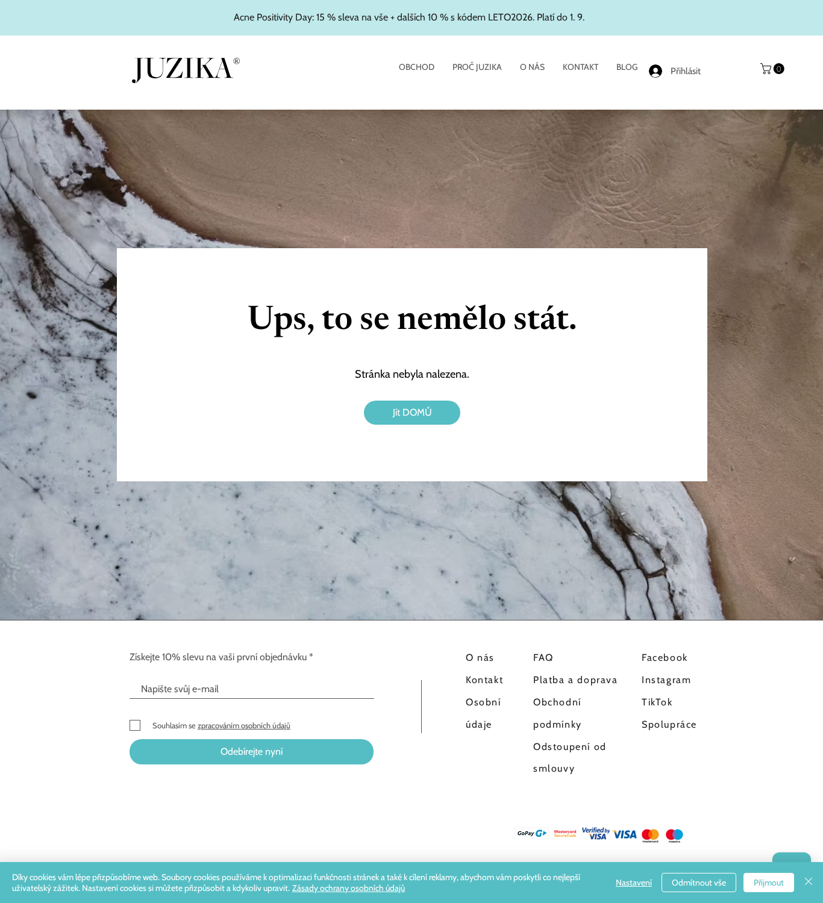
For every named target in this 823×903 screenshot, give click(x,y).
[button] (773, 68)
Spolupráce (669, 724)
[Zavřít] (808, 882)
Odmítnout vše (699, 882)
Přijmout (769, 882)
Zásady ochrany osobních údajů (348, 888)
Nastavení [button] (634, 882)
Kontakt (484, 680)
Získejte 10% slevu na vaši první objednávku (218, 657)
